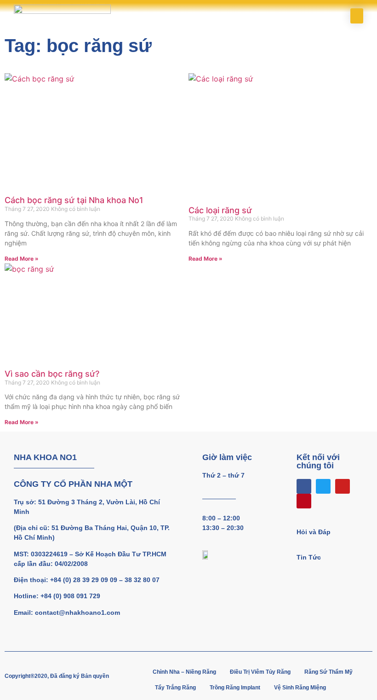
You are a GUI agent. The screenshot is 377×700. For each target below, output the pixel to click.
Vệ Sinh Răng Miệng (300, 687)
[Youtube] (342, 486)
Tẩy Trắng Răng (175, 687)
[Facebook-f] (304, 486)
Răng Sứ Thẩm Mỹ (328, 672)
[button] (356, 15)
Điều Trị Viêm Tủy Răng (260, 672)
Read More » (22, 258)
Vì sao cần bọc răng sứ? (52, 374)
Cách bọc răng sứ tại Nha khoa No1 (74, 200)
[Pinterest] (304, 501)
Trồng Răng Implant (235, 687)
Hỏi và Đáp (314, 532)
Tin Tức (309, 557)
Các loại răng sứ (220, 210)
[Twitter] (323, 486)
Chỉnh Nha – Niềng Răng (184, 672)
